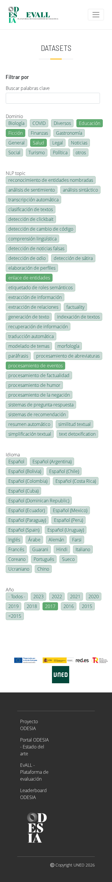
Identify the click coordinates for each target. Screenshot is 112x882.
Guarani (40, 549)
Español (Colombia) (27, 481)
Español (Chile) (64, 471)
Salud (38, 143)
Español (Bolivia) (24, 471)
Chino (43, 569)
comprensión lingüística (32, 239)
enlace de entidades (29, 278)
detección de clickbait (30, 219)
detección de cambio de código (40, 229)
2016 (68, 606)
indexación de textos (78, 317)
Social (14, 152)
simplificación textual (29, 434)
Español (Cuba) (23, 491)
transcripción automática (33, 199)
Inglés (14, 539)
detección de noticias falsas (36, 248)
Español (16, 461)
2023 (38, 596)
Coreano (17, 559)
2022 (57, 596)
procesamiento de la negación (39, 395)
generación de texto (28, 317)
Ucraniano (18, 569)
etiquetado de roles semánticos (40, 287)
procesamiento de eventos (35, 365)
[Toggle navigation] (96, 14)
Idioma (13, 454)
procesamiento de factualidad (38, 375)
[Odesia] (35, 15)
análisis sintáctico (80, 190)
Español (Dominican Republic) (38, 500)
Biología (16, 123)
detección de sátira (73, 258)
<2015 (14, 616)
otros (81, 152)
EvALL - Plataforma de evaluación (34, 772)
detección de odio (27, 258)
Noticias (79, 143)
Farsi (77, 539)
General (16, 143)
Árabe (34, 539)
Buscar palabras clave (28, 88)
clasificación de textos (30, 209)
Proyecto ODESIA (29, 725)
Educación (89, 123)
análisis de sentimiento (31, 190)
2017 (50, 606)
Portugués (44, 559)
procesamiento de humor (34, 385)
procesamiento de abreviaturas (68, 356)
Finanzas (39, 133)
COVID (39, 123)
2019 (13, 606)
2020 (93, 596)
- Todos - (16, 596)
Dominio (14, 116)
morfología (68, 346)
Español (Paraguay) (27, 520)
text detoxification (77, 434)
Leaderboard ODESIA (33, 793)
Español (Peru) (68, 520)
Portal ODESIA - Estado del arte (34, 747)
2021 (75, 596)
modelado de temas (28, 346)
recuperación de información (38, 326)
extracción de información (35, 297)
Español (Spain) (23, 530)
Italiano (83, 549)
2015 (87, 606)
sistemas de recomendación (37, 414)
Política (60, 152)
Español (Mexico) (70, 510)
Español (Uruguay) (65, 530)
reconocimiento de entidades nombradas (50, 180)
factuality (75, 307)
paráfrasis (18, 356)
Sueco (68, 559)
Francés (16, 549)
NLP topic (16, 173)
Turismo (36, 152)
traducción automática (31, 336)
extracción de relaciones (33, 307)
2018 (32, 606)
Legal (57, 143)
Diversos (62, 123)
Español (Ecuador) (26, 510)
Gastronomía (69, 133)
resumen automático (29, 424)
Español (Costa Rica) (75, 481)
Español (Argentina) (52, 461)
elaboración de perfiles (31, 268)
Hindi (61, 549)
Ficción (15, 133)
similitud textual (74, 424)
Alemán (56, 539)
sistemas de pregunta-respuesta (41, 405)
